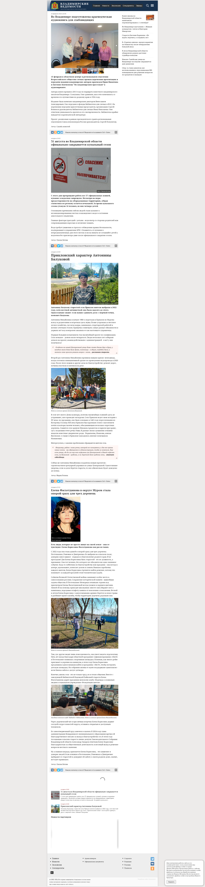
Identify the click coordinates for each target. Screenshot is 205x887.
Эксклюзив (116, 6)
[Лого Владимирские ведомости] (69, 6)
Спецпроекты (128, 6)
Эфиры (139, 6)
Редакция (127, 862)
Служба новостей (63, 126)
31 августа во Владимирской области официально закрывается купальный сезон (89, 792)
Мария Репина (62, 475)
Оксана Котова (62, 240)
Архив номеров (90, 858)
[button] (53, 45)
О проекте (128, 858)
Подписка (128, 868)
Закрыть (171, 882)
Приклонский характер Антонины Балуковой (81, 806)
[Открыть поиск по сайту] (147, 7)
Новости (105, 6)
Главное (96, 6)
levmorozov (152, 879)
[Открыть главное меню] (152, 7)
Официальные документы (94, 862)
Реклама (127, 865)
